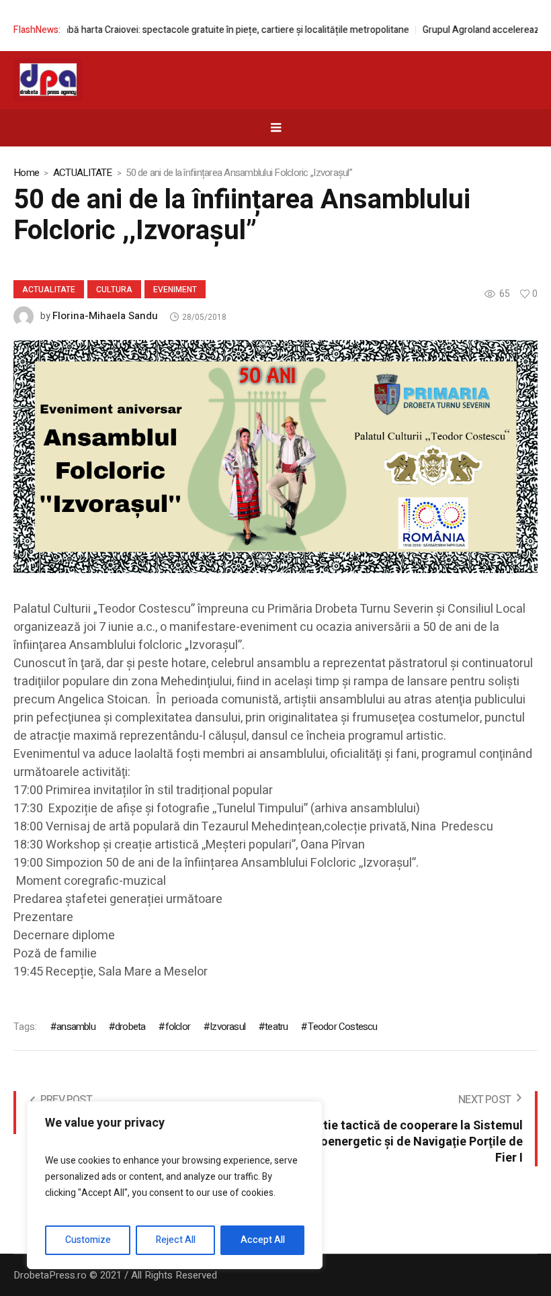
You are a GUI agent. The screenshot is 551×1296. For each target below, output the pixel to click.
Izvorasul (227, 1026)
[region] (175, 1185)
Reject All (176, 1240)
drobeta (130, 1026)
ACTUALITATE (82, 172)
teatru (276, 1026)
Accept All (263, 1240)
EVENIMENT (175, 290)
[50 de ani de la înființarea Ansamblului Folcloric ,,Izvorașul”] (275, 456)
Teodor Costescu (342, 1026)
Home (26, 172)
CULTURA (114, 290)
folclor (177, 1026)
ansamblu (75, 1026)
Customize (88, 1240)
